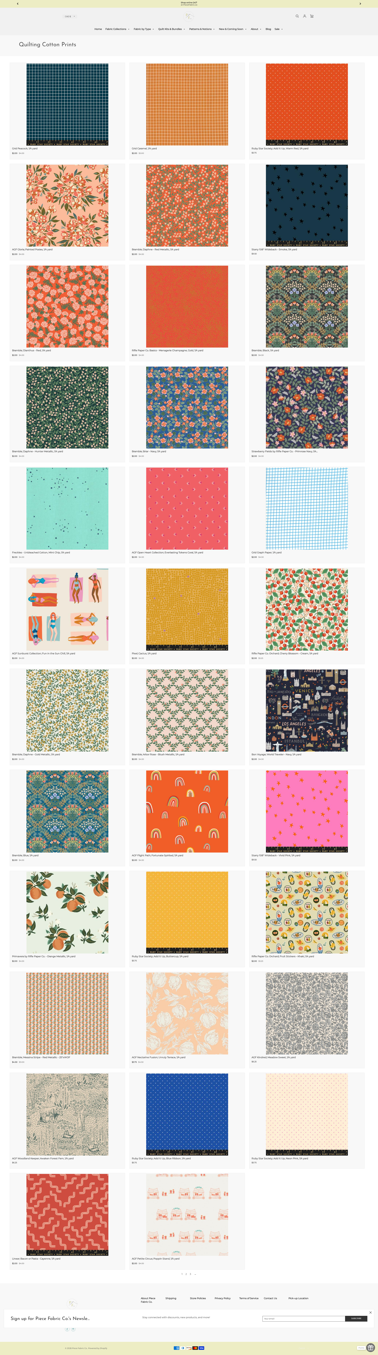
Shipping (171, 1298)
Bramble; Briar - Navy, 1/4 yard (149, 451)
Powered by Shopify (97, 1348)
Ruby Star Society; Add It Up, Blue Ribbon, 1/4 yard (161, 1158)
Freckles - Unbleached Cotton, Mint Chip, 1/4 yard (41, 552)
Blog (268, 29)
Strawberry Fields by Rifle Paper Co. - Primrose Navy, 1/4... (285, 451)
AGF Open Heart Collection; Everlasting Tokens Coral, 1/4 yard (167, 552)
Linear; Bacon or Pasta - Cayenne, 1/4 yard (36, 1258)
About (255, 29)
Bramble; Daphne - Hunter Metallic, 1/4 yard (37, 451)
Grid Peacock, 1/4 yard (25, 148)
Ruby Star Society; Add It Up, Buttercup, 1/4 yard (160, 956)
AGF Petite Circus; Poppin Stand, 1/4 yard (156, 1258)
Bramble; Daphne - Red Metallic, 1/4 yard (155, 249)
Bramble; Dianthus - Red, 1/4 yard (31, 350)
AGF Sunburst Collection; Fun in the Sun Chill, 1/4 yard (43, 653)
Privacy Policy (223, 1298)
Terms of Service (249, 1298)
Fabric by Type (142, 29)
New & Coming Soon (231, 29)
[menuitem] (98, 29)
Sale (277, 29)
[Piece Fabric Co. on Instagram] (73, 1330)
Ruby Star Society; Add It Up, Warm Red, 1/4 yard (280, 148)
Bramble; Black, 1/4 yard (265, 350)
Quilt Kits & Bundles (170, 29)
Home (98, 29)
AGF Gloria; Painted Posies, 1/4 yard (32, 249)
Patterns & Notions (200, 29)
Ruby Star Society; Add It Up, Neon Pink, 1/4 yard (280, 1158)
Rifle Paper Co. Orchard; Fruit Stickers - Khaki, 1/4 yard (283, 956)
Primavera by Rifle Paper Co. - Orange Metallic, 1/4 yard (43, 956)
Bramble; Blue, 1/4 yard (25, 855)
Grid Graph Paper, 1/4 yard (267, 552)
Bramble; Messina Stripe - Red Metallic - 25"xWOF (41, 1057)
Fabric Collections (116, 29)
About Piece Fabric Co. (148, 1300)
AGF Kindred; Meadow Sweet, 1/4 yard (274, 1057)
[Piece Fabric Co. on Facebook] (67, 1330)
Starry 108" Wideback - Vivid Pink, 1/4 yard (276, 855)
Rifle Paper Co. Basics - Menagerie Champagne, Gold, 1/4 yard (167, 350)
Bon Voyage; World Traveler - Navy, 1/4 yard (276, 754)
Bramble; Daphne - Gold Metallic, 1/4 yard (36, 754)
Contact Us (270, 1298)
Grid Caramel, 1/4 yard (144, 148)
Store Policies (198, 1298)
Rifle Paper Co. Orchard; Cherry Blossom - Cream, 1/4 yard (285, 653)
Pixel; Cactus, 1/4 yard (144, 653)
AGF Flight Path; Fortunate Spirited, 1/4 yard (157, 855)
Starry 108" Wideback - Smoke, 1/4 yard (274, 249)
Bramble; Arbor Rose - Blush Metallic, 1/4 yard (158, 754)
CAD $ (68, 16)
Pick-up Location (298, 1298)
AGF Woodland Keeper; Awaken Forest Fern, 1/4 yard (43, 1158)
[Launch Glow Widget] (370, 1347)
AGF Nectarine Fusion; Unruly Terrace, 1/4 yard (158, 1057)
